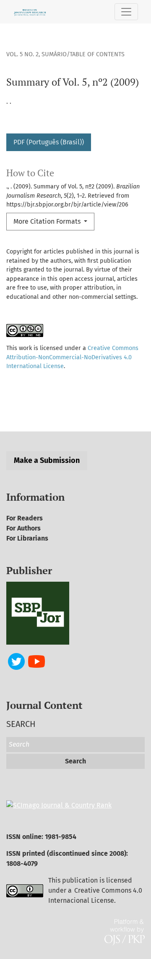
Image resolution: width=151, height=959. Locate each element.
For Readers (24, 518)
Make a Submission (47, 460)
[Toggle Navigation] (126, 11)
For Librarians (27, 538)
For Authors (23, 528)
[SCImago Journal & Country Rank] (59, 805)
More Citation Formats (47, 221)
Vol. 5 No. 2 (22, 54)
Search (75, 761)
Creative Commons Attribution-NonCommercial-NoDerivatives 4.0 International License (72, 357)
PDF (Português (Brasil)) (48, 142)
